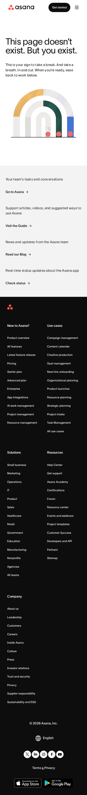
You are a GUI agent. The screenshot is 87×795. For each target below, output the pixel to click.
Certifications (55, 490)
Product (12, 498)
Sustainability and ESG (21, 701)
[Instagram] (43, 754)
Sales (10, 507)
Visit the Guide (16, 226)
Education (13, 541)
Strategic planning (59, 405)
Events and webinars (60, 515)
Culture (12, 651)
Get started (59, 7)
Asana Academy (57, 481)
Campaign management (62, 337)
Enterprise (13, 388)
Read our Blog (16, 254)
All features (14, 346)
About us (13, 608)
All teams (13, 574)
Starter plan (14, 371)
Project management (20, 414)
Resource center (57, 507)
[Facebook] (51, 754)
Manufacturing (16, 549)
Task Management (59, 422)
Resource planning (59, 397)
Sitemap (52, 557)
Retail (11, 524)
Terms (36, 768)
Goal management (59, 363)
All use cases (55, 431)
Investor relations (18, 668)
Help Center (54, 464)
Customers (14, 625)
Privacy (11, 685)
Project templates (58, 524)
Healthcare (14, 515)
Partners (52, 549)
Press (10, 659)
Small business (16, 464)
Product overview (18, 337)
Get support (54, 473)
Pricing (11, 363)
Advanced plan (16, 380)
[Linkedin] (35, 754)
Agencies (13, 566)
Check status (16, 283)
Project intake (56, 414)
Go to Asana (15, 192)
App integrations (17, 397)
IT (8, 490)
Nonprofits (14, 557)
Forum (51, 498)
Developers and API (59, 541)
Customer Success (59, 532)
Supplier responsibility (21, 693)
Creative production (60, 354)
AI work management (20, 405)
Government (15, 532)
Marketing (13, 473)
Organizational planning (62, 380)
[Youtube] (60, 754)
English (48, 738)
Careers (12, 634)
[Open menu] (76, 7)
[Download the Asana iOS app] (27, 783)
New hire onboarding (60, 371)
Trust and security (18, 676)
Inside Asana (15, 642)
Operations (14, 481)
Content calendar (58, 346)
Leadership (14, 617)
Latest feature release (21, 354)
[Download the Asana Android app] (57, 783)
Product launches (58, 388)
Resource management (22, 422)
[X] (27, 754)
